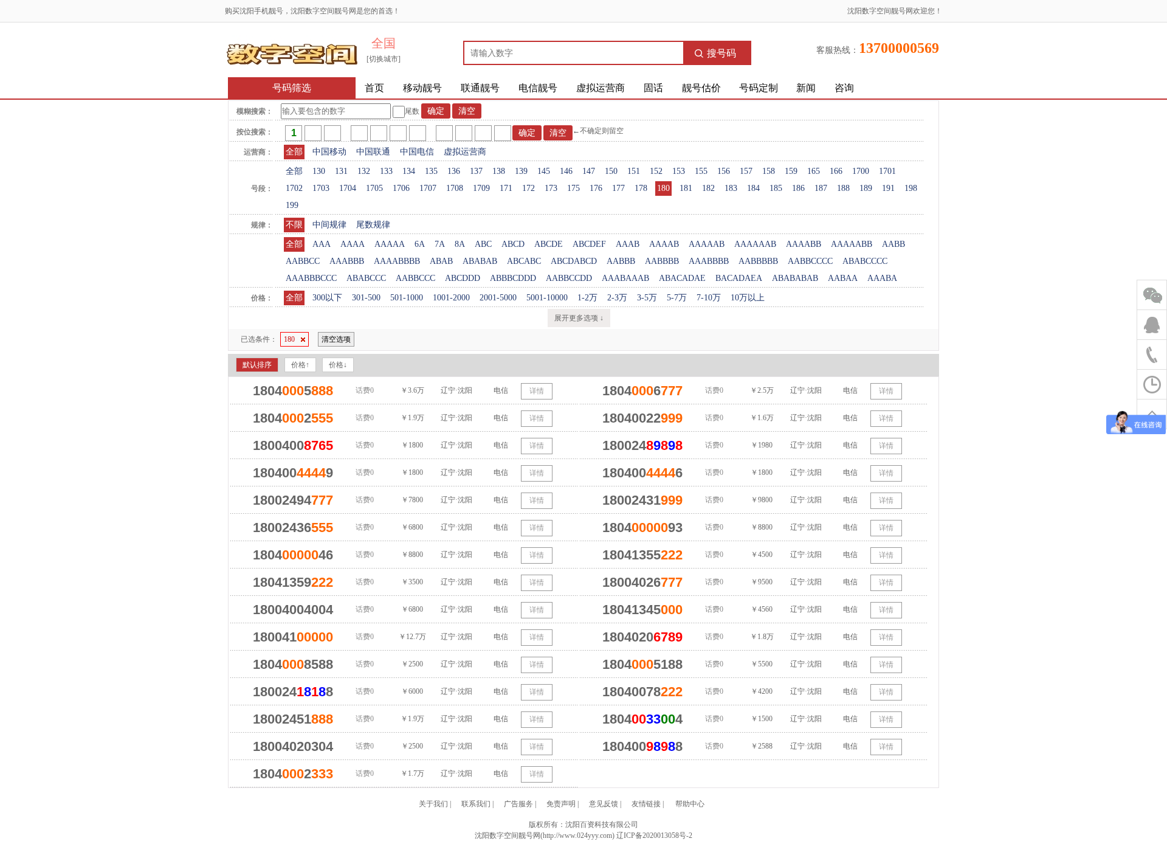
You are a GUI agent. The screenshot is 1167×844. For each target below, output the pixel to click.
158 (768, 171)
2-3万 (617, 297)
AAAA (352, 244)
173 (551, 188)
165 (813, 171)
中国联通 (373, 151)
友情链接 (646, 804)
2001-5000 (498, 297)
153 (678, 171)
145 (543, 171)
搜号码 (721, 53)
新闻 (806, 88)
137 (476, 171)
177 (618, 188)
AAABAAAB (625, 278)
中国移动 (329, 151)
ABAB (441, 261)
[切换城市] (384, 59)
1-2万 (587, 297)
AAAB (627, 244)
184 (753, 188)
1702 (294, 188)
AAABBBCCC (311, 278)
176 (596, 188)
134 (408, 171)
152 (656, 171)
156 (723, 171)
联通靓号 (480, 88)
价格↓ (338, 365)
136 (453, 171)
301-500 (366, 297)
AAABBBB (709, 261)
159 (791, 171)
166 (836, 171)
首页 (374, 88)
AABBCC (303, 261)
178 (641, 188)
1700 (860, 171)
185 (775, 188)
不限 (294, 224)
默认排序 (257, 365)
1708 (454, 188)
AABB (893, 244)
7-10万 (709, 297)
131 (341, 171)
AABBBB (662, 261)
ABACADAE (682, 278)
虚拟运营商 (600, 88)
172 (528, 188)
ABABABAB (795, 278)
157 (746, 171)
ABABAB (480, 261)
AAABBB (346, 261)
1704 (347, 188)
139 (521, 171)
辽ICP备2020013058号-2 (654, 835)
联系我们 (476, 804)
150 (611, 171)
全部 (294, 151)
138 (498, 171)
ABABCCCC (864, 261)
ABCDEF (589, 244)
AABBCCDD (569, 278)
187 (820, 188)
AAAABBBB (397, 261)
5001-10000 (547, 297)
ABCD (513, 244)
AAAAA (389, 244)
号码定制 (758, 88)
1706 (401, 188)
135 (431, 171)
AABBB (621, 261)
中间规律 (329, 224)
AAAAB (664, 244)
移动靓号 (422, 88)
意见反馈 (603, 804)
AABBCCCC (810, 261)
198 (910, 188)
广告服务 (518, 804)
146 (566, 171)
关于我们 (433, 804)
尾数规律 (373, 224)
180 (663, 188)
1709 (481, 188)
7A (440, 244)
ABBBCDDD (513, 278)
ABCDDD (462, 278)
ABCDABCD (574, 261)
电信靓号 (537, 88)
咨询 (844, 88)
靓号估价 (701, 88)
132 (363, 171)
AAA (321, 244)
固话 (653, 88)
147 (588, 171)
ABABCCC (366, 278)
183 (731, 188)
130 (318, 171)
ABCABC (524, 261)
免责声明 (561, 804)
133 (386, 171)
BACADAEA (738, 278)
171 (506, 188)
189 (865, 188)
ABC (483, 244)
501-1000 (406, 297)
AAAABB (803, 244)
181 (686, 188)
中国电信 (417, 151)
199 (292, 205)
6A (420, 244)
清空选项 (336, 339)
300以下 (327, 297)
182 (708, 188)
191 (888, 188)
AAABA (882, 278)
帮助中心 (689, 804)
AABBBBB (758, 261)
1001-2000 (451, 297)
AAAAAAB (755, 244)
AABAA (843, 278)
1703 (320, 188)
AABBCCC (415, 278)
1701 (887, 171)
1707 (427, 188)
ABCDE (548, 244)
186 (798, 188)
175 (573, 188)
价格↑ (300, 365)
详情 (536, 391)
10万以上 (748, 297)
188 (843, 188)
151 (633, 171)
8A (460, 244)
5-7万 (677, 297)
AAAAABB (851, 244)
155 (701, 171)
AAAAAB (707, 244)
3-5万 (647, 297)
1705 (374, 188)
